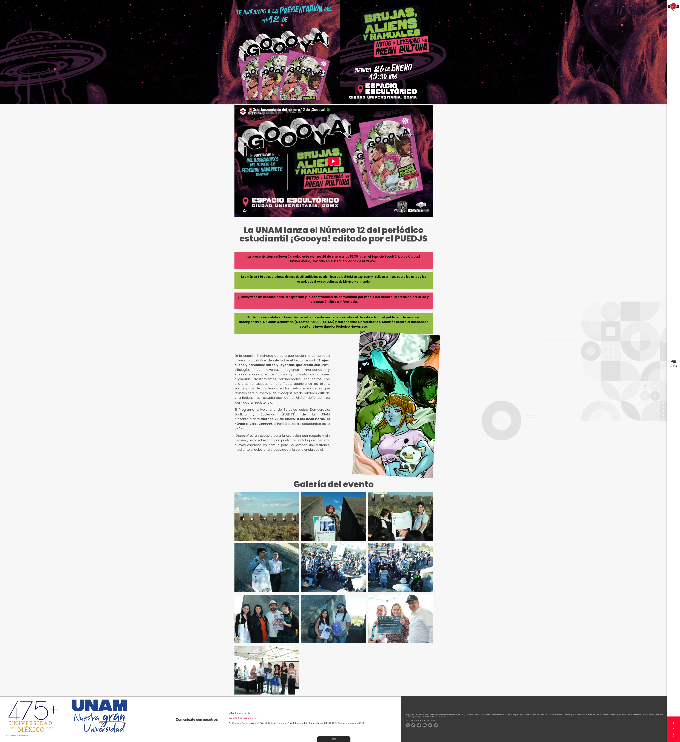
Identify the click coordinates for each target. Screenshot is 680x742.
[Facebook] (413, 725)
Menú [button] (673, 365)
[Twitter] (419, 725)
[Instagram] (430, 725)
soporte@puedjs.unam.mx (243, 717)
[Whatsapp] (408, 725)
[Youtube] (425, 725)
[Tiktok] (436, 725)
